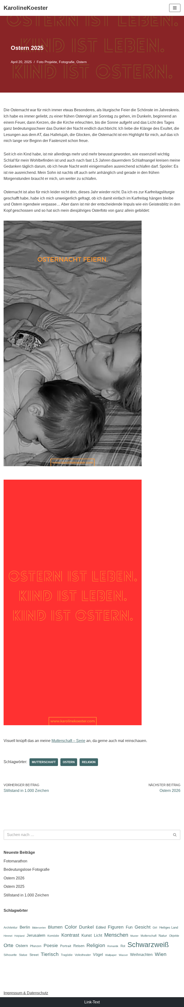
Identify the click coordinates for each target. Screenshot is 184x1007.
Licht (98, 935)
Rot (123, 946)
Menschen (116, 935)
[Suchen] (175, 835)
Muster (134, 935)
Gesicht (142, 927)
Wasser (123, 955)
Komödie (53, 935)
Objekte (174, 935)
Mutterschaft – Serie (68, 741)
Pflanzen (35, 946)
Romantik (112, 946)
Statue (23, 955)
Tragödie (67, 955)
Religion (89, 762)
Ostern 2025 (14, 886)
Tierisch (50, 954)
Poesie (51, 945)
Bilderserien (39, 927)
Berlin (25, 927)
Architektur (10, 927)
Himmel (8, 935)
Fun (129, 927)
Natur (163, 935)
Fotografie (67, 62)
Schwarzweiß (148, 944)
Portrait (65, 946)
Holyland (19, 935)
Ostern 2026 (14, 878)
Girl (155, 927)
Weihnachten (141, 955)
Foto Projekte (47, 62)
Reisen (78, 946)
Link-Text (92, 1002)
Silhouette (10, 955)
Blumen (55, 927)
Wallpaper (111, 955)
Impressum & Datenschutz (26, 993)
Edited (101, 927)
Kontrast (70, 935)
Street (34, 955)
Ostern (81, 62)
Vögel (98, 955)
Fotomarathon (15, 861)
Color (71, 927)
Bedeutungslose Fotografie (27, 869)
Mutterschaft (44, 762)
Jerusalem (36, 935)
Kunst (86, 935)
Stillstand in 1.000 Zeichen (26, 895)
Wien (161, 954)
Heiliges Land (168, 927)
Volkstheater (83, 955)
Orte (8, 945)
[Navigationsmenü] (174, 8)
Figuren (116, 927)
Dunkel (86, 927)
